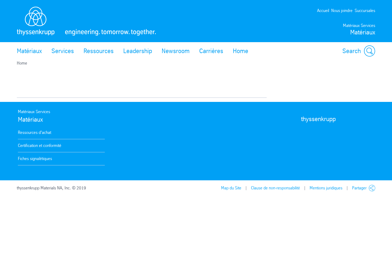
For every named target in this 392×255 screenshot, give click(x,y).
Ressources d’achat (34, 132)
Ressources (98, 51)
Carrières (211, 51)
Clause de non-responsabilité (275, 187)
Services (62, 51)
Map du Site (231, 187)
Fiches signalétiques (35, 158)
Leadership (137, 51)
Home (240, 51)
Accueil (323, 10)
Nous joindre (342, 10)
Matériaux (29, 51)
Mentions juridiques (326, 187)
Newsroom (176, 51)
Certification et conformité (39, 145)
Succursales (365, 10)
